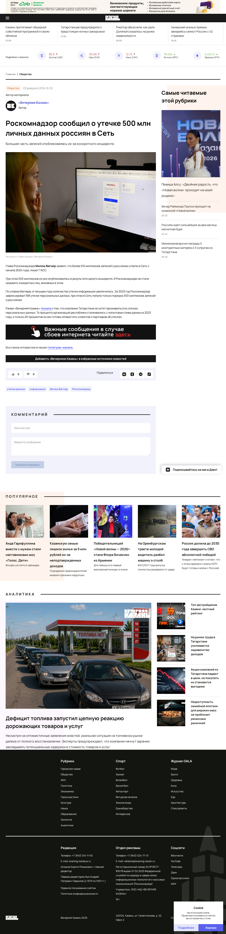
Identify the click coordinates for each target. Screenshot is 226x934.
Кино (174, 785)
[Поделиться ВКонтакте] (124, 374)
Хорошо (210, 928)
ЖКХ (63, 780)
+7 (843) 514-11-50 (82, 855)
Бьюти (174, 774)
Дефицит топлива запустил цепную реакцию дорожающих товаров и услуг (65, 722)
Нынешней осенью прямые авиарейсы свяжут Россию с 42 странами (192, 31)
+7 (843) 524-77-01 (137, 855)
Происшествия (69, 797)
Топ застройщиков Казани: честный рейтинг (204, 609)
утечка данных (16, 389)
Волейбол (121, 780)
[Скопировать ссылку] (149, 374)
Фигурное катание (126, 797)
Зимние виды (123, 802)
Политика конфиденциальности (79, 893)
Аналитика (20, 594)
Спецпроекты (179, 808)
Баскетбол (122, 785)
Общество (25, 74)
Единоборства (124, 808)
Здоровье (176, 780)
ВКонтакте (177, 855)
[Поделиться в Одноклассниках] (132, 374)
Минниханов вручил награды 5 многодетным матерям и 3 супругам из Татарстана (187, 248)
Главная (11, 74)
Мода (174, 768)
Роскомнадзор (81, 389)
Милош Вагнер (59, 389)
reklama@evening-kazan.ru (139, 861)
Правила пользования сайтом (78, 888)
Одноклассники (180, 878)
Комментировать (28, 465)
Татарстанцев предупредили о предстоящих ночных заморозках (83, 29)
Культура (66, 802)
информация (37, 389)
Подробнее (186, 928)
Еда (173, 797)
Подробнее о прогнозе (17, 57)
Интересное (123, 814)
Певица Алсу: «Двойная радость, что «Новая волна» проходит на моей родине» (190, 190)
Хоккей (120, 774)
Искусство (177, 791)
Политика (66, 785)
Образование (68, 814)
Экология (66, 819)
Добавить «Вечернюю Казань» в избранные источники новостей (80, 359)
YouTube (175, 861)
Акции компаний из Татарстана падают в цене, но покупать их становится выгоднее (205, 678)
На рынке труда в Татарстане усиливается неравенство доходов (203, 645)
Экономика (67, 791)
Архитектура (178, 802)
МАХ (173, 883)
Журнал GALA (181, 761)
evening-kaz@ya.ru (80, 861)
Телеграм (176, 866)
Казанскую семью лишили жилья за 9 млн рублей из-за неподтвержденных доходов (68, 554)
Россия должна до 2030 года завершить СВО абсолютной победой (200, 549)
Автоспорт (122, 791)
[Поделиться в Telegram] (141, 374)
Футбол (120, 768)
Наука (64, 808)
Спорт (121, 761)
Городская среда (71, 768)
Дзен (174, 872)
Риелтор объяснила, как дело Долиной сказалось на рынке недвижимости (135, 31)
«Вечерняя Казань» (33, 103)
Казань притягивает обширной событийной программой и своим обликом (27, 31)
